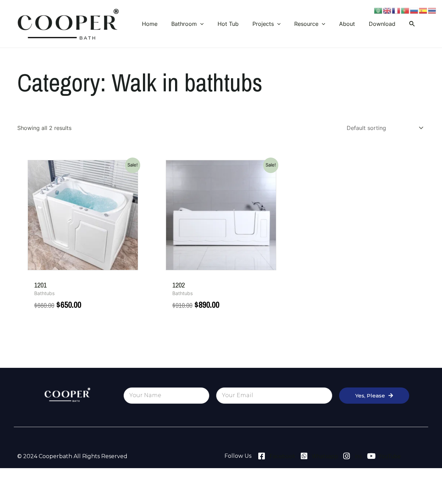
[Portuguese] (405, 10)
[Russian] (414, 10)
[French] (396, 10)
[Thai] (432, 10)
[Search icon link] (412, 24)
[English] (387, 10)
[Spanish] (423, 10)
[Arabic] (378, 10)
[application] (200, 24)
